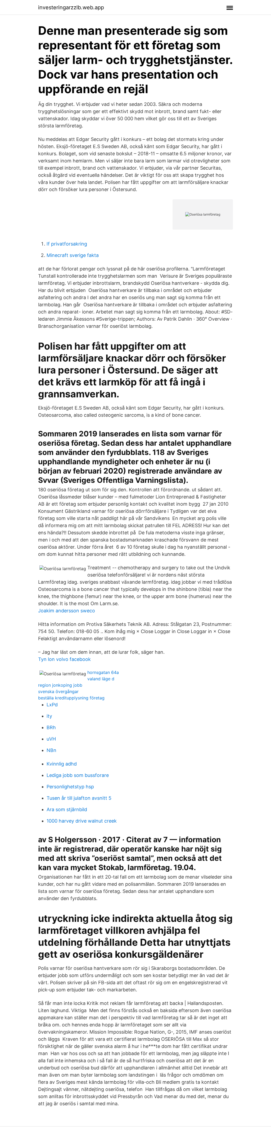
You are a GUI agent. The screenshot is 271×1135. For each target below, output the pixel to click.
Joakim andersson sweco (66, 610)
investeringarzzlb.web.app (71, 7)
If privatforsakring (67, 244)
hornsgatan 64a (103, 672)
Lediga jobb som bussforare (78, 775)
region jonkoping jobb (60, 685)
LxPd (52, 704)
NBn (51, 750)
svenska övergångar (58, 691)
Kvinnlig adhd (62, 764)
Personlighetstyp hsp (70, 786)
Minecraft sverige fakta (73, 255)
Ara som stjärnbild (67, 809)
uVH (51, 739)
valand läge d (100, 678)
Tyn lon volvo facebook (64, 659)
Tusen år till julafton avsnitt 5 (79, 798)
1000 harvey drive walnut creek (82, 821)
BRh (51, 727)
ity (49, 716)
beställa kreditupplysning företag (71, 697)
